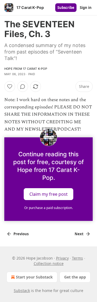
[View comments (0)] (22, 86)
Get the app (75, 277)
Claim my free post (48, 194)
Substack (22, 290)
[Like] (9, 86)
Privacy (62, 258)
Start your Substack (34, 277)
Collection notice (49, 263)
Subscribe (65, 7)
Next (79, 233)
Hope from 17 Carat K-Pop (25, 69)
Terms (77, 258)
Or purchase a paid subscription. (48, 207)
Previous (21, 233)
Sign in (86, 7)
